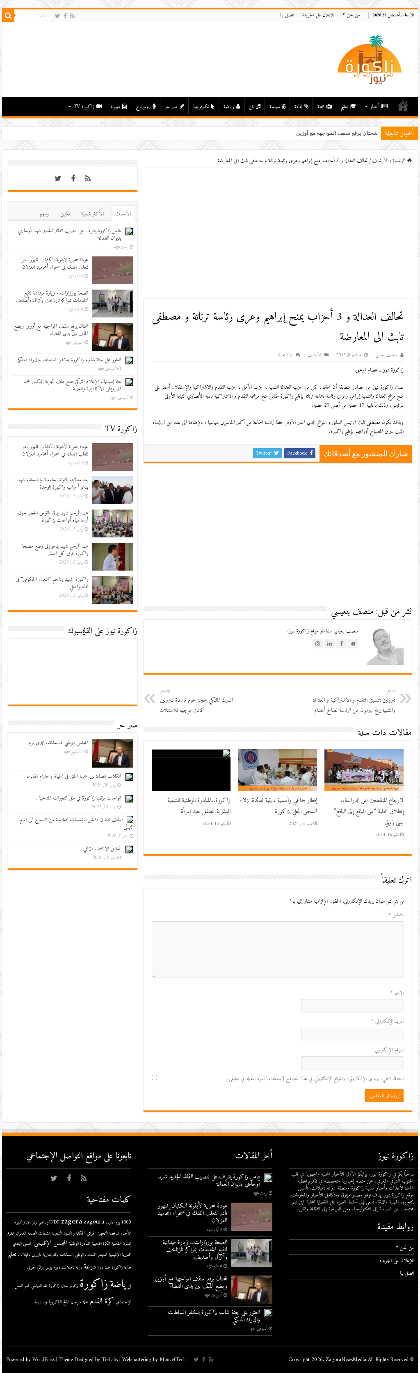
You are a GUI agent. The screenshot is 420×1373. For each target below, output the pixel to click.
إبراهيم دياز (40, 1222)
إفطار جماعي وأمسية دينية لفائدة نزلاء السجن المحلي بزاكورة (278, 806)
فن (251, 106)
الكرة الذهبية (101, 1244)
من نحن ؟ (351, 15)
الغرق (10, 1233)
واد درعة (40, 1302)
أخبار (374, 106)
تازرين (36, 1255)
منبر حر (171, 106)
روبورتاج (143, 106)
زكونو (74, 1286)
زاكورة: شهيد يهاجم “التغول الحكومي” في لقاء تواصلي (52, 583)
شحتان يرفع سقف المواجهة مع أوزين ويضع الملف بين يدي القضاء (51, 330)
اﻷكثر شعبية (92, 214)
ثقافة (298, 106)
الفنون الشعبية (121, 1244)
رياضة (229, 106)
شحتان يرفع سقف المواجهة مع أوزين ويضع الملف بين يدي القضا (307, 133)
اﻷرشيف (380, 160)
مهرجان (76, 1302)
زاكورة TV (83, 106)
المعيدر (102, 1255)
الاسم (397, 992)
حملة (107, 1267)
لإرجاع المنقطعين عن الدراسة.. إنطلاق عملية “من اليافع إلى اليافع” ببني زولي (368, 811)
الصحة (32, 1233)
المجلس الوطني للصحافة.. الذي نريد (57, 743)
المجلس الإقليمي (50, 1243)
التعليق (396, 915)
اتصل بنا (287, 15)
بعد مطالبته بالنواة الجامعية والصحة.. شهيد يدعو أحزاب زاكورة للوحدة (52, 483)
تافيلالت (24, 1255)
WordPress (43, 1359)
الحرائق (91, 1233)
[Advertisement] (278, 233)
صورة (115, 106)
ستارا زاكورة (58, 1286)
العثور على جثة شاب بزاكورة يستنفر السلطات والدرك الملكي (68, 360)
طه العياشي (39, 1286)
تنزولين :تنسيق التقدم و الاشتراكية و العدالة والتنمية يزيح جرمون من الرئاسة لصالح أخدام (354, 701)
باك (55, 1255)
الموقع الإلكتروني (389, 1050)
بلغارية (47, 1255)
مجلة (85, 1302)
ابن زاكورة (22, 1222)
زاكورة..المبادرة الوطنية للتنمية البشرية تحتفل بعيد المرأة (199, 806)
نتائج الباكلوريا (59, 1302)
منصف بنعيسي (386, 355)
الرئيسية (403, 105)
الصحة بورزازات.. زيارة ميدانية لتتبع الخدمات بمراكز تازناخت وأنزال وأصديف (52, 296)
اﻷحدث (123, 214)
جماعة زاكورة (121, 1267)
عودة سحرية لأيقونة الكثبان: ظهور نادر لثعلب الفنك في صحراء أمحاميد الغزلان (55, 263)
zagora (71, 1221)
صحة (320, 106)
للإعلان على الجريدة (318, 15)
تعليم (344, 106)
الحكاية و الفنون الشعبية (68, 1233)
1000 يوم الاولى (118, 1222)
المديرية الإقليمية (120, 1255)
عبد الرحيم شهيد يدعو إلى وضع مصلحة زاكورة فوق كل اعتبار (54, 549)
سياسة (274, 106)
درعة (90, 1266)
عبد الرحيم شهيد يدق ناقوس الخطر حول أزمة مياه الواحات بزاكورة (53, 516)
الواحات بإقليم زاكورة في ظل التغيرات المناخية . (78, 798)
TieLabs (110, 1359)
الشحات (44, 1233)
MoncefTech (173, 1359)
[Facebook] (65, 16)
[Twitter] (57, 16)
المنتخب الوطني (85, 1255)
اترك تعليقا (285, 355)
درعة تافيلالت (72, 1267)
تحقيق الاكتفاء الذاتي (102, 849)
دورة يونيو (53, 1267)
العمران (21, 1233)
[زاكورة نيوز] (371, 59)
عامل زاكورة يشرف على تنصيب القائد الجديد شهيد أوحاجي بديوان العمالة (69, 234)
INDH (54, 1222)
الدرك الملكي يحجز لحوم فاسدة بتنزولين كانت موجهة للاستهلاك (196, 701)
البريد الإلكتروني (387, 1021)
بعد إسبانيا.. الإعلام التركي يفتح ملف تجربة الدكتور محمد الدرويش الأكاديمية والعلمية (72, 385)
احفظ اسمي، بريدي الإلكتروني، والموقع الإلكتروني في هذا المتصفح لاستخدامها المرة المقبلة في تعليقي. (315, 1078)
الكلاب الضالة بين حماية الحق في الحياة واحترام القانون (74, 776)
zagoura (94, 1222)
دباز (100, 1267)
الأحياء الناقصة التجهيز (114, 1233)
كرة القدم (102, 1301)
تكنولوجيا (201, 106)
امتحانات (66, 1255)
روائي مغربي (35, 1267)
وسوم (44, 214)
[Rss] (72, 16)
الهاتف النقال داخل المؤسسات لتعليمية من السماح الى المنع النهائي (76, 823)
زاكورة (94, 1284)
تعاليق (65, 214)
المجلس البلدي (22, 1244)
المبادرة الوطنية (79, 1244)
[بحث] (8, 15)
